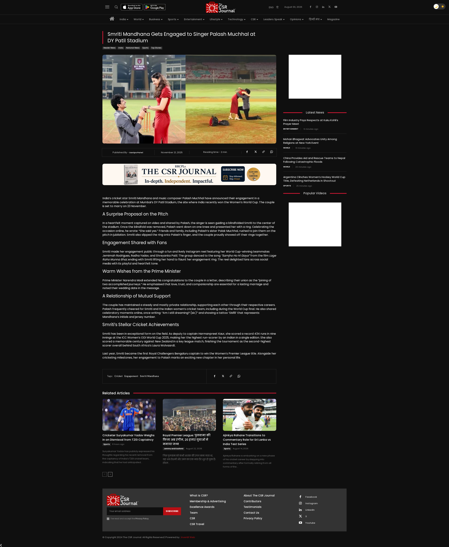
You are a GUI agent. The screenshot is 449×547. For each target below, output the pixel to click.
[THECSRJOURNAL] (220, 7)
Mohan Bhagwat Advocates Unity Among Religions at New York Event (310, 141)
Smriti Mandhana (149, 376)
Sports (145, 48)
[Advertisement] (315, 77)
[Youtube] (335, 7)
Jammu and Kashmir (173, 448)
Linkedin (309, 510)
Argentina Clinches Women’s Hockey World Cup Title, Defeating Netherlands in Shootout (314, 179)
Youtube (310, 523)
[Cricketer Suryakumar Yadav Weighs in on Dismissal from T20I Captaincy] (129, 415)
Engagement (131, 376)
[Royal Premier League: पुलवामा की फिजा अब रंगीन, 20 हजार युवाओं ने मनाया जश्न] (189, 415)
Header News (109, 48)
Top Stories (156, 48)
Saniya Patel (136, 152)
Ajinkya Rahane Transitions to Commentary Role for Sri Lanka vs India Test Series (247, 439)
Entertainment (290, 129)
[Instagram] (316, 7)
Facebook (311, 497)
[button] (116, 7)
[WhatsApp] (271, 151)
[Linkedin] (323, 7)
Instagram (311, 503)
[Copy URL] (263, 151)
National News (132, 48)
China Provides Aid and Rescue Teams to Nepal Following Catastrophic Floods (314, 160)
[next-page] (110, 474)
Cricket (118, 376)
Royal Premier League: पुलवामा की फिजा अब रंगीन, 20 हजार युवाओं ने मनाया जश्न (186, 439)
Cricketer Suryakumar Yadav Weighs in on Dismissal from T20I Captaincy (128, 437)
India (120, 48)
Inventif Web (188, 537)
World (286, 148)
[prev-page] (104, 474)
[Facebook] (310, 7)
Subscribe (172, 511)
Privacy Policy (142, 518)
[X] (329, 7)
